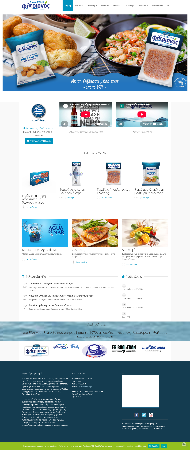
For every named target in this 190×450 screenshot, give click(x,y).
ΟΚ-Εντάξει (153, 446)
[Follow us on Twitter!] (144, 414)
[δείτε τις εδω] (95, 233)
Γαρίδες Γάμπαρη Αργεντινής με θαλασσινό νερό (34, 199)
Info (163, 446)
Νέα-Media (143, 5)
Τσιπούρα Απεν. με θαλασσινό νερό (72, 191)
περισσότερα (31, 207)
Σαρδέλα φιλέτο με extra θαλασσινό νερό (50, 305)
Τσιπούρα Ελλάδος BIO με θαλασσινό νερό (51, 283)
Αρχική (67, 5)
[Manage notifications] (184, 444)
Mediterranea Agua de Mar (40, 249)
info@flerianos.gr (85, 386)
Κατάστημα (92, 5)
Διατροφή (130, 5)
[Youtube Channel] (151, 414)
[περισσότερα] (39, 177)
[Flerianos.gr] (35, 5)
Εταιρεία (79, 5)
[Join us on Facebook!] (136, 414)
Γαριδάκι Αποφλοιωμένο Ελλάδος (113, 191)
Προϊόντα (105, 5)
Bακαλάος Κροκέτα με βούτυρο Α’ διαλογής (149, 191)
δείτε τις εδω (81, 262)
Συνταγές (117, 5)
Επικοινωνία (157, 5)
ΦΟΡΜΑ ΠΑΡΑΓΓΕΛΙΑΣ (40, 141)
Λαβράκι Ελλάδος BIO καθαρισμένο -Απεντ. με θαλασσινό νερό (61, 296)
